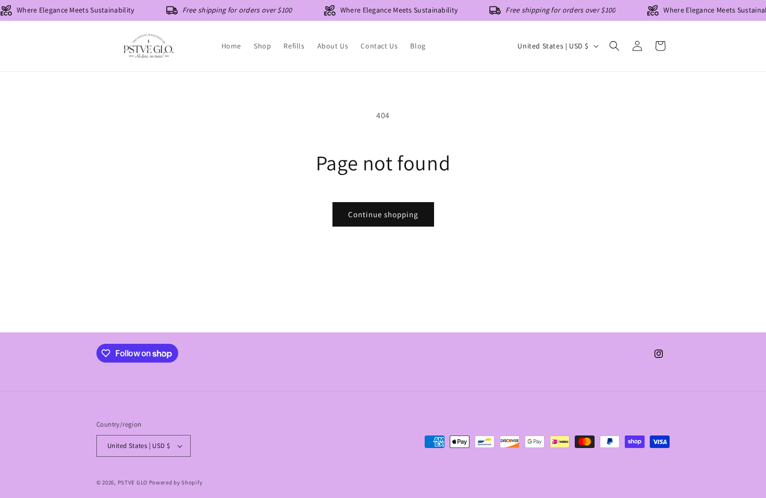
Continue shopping (383, 214)
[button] (614, 45)
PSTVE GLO (132, 482)
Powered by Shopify (176, 482)
